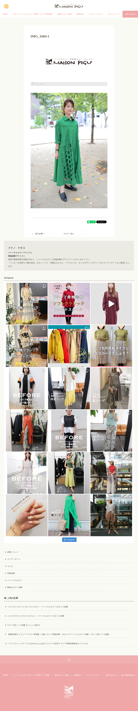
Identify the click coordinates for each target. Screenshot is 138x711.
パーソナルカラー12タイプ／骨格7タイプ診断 (31, 675)
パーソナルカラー (14, 580)
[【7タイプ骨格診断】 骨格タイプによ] (111, 346)
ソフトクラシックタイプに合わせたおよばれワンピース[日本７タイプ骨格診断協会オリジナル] (47, 643)
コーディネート (13, 559)
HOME (5, 14)
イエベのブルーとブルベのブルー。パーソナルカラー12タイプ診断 (35, 616)
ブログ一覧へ (69, 234)
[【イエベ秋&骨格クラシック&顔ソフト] (27, 304)
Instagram (71, 540)
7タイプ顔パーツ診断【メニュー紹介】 (23, 625)
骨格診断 (11, 573)
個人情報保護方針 (128, 675)
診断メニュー (13, 552)
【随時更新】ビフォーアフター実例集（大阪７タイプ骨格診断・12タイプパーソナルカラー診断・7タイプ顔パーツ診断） (59, 634)
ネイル (10, 566)
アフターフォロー (96, 14)
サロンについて (114, 14)
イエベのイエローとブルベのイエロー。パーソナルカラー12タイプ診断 (37, 607)
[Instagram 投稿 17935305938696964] (111, 304)
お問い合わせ (130, 14)
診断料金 (80, 14)
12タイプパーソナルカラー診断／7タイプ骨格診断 (32, 14)
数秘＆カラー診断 (65, 14)
